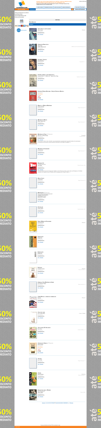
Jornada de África (42, 343)
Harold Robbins (41, 60)
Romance (83, 29)
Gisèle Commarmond (42, 46)
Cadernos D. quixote (80, 76)
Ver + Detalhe (40, 34)
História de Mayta (42, 119)
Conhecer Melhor (81, 329)
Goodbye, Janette (42, 59)
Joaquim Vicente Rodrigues (43, 194)
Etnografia (83, 135)
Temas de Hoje (82, 392)
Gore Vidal (40, 359)
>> (68, 402)
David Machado (41, 222)
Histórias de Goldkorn (43, 148)
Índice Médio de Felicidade (44, 221)
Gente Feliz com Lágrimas (44, 28)
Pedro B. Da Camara (42, 197)
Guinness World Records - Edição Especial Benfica (51, 91)
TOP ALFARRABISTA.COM (20, 15)
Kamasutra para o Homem (44, 390)
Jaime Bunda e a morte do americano (47, 296)
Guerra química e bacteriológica (46, 74)
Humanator (40, 192)
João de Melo (40, 30)
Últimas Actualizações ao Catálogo (22, 12)
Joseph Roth (40, 179)
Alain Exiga (40, 45)
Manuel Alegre (40, 344)
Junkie (39, 373)
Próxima (71, 402)
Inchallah (40, 207)
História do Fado (42, 134)
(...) (70, 142)
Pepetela (39, 297)
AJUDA (80, 1)
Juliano (40, 358)
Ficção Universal (81, 107)
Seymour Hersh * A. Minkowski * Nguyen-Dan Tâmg (48, 76)
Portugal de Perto (82, 136)
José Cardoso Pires (41, 313)
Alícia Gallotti (40, 392)
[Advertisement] (57, 14)
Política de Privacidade (19, 17)
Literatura (83, 374)
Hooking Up (41, 163)
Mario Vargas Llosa (41, 121)
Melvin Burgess (41, 374)
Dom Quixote (40, 31)
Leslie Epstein (40, 150)
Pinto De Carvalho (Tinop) (43, 135)
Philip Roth (40, 237)
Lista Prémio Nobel (18, 14)
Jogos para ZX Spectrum (44, 327)
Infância (40, 267)
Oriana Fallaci (40, 208)
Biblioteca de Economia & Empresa (78, 46)
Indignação (40, 236)
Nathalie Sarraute (41, 268)
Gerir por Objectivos (43, 44)
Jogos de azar (41, 312)
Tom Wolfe (40, 165)
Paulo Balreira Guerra (42, 196)
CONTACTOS (84, 1)
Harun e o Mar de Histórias (45, 105)
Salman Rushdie (41, 106)
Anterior (43, 402)
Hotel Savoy (41, 178)
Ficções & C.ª (82, 61)
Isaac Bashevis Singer (42, 283)
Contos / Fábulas (82, 313)
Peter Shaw (40, 328)
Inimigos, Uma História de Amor (46, 282)
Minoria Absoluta (81, 375)
